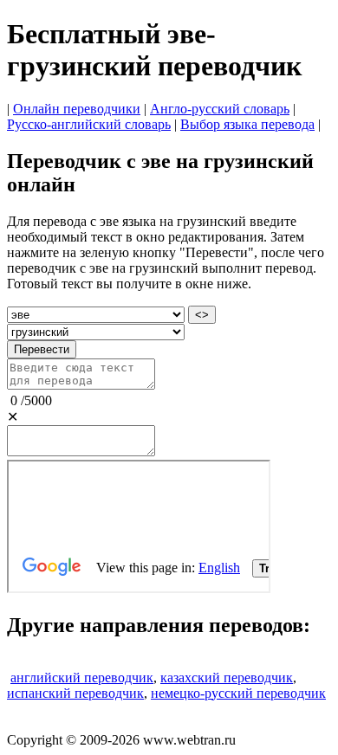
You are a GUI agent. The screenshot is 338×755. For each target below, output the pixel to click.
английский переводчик (81, 677)
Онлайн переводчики (76, 108)
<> (202, 314)
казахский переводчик (226, 677)
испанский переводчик (75, 693)
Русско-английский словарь (89, 124)
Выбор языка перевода (247, 124)
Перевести (41, 349)
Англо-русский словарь (219, 108)
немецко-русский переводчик (238, 693)
